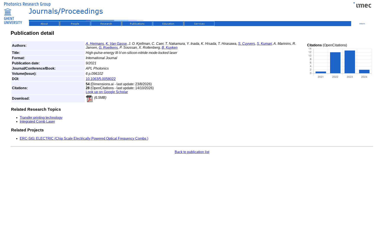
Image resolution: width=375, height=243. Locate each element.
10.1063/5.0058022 (101, 79)
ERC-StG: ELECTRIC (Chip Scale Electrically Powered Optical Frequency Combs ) (84, 138)
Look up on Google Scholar (107, 92)
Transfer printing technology (41, 117)
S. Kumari (264, 43)
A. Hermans (95, 43)
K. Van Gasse (116, 43)
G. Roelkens (108, 47)
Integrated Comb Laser (37, 121)
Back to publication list (192, 152)
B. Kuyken (170, 47)
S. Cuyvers (246, 43)
